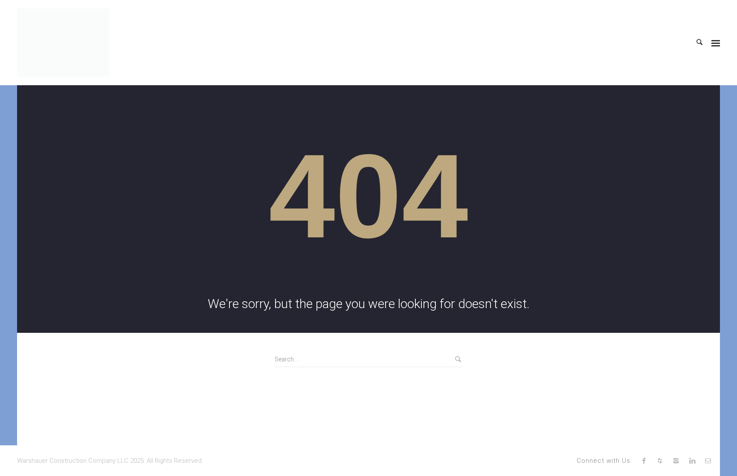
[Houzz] (660, 460)
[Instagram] (676, 460)
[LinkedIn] (692, 460)
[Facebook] (644, 460)
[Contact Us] (708, 460)
